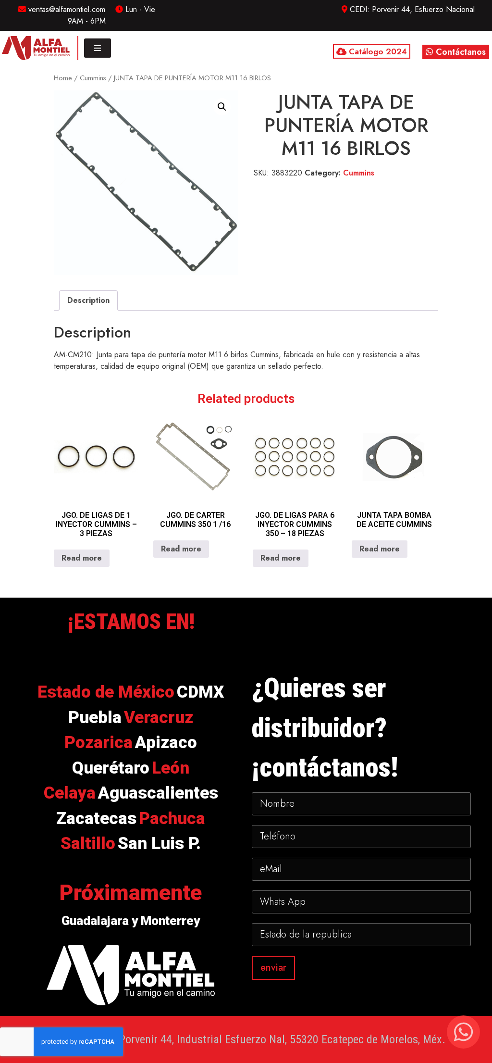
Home (63, 78)
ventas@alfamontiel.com (65, 9)
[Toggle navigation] (97, 48)
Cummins (93, 78)
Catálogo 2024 (376, 51)
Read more (82, 557)
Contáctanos (459, 52)
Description (88, 300)
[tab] (88, 300)
